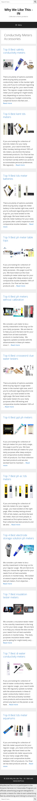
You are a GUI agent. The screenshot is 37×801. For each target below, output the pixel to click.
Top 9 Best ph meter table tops (18, 239)
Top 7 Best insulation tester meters (15, 595)
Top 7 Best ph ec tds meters (15, 477)
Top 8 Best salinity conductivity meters (14, 51)
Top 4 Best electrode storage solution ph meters (18, 536)
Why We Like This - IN (18, 12)
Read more (7, 103)
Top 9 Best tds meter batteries (15, 177)
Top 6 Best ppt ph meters (17, 417)
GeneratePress (18, 781)
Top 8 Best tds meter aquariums (15, 716)
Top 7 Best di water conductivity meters (14, 655)
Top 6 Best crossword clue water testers (18, 357)
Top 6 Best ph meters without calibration (15, 298)
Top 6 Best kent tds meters (14, 115)
